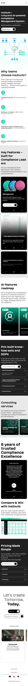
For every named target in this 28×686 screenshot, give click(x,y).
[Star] (3, 3)
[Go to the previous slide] (6, 210)
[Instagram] (18, 676)
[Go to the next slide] (22, 210)
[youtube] (10, 676)
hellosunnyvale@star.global (13, 649)
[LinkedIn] (14, 676)
